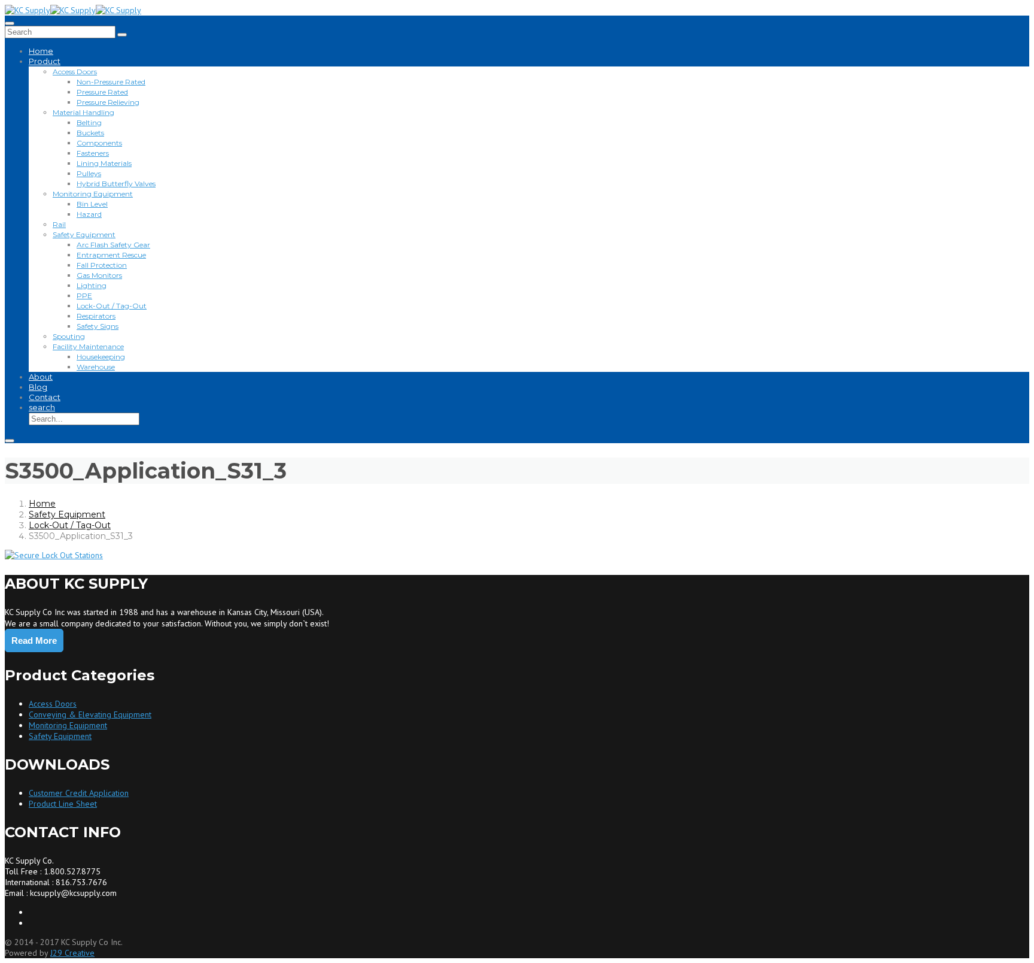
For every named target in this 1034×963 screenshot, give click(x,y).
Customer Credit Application (79, 793)
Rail (59, 224)
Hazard (89, 214)
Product (44, 61)
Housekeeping (101, 356)
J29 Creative (72, 952)
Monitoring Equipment (93, 193)
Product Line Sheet (63, 803)
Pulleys (89, 173)
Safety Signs (97, 326)
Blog (38, 387)
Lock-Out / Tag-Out (112, 305)
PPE (84, 295)
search (42, 407)
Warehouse (96, 366)
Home (41, 51)
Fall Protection (102, 265)
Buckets (90, 132)
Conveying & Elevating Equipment (90, 714)
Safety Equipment (84, 234)
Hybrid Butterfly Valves (116, 183)
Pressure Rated (102, 91)
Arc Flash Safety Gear (113, 244)
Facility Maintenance (88, 346)
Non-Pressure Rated (111, 81)
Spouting (69, 336)
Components (99, 142)
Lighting (92, 285)
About (41, 376)
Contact (44, 397)
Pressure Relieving (108, 102)
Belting (89, 122)
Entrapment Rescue (111, 254)
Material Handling (83, 112)
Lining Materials (104, 163)
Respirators (96, 315)
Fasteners (93, 153)
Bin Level (92, 203)
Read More (34, 640)
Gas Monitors (99, 275)
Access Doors (75, 71)
